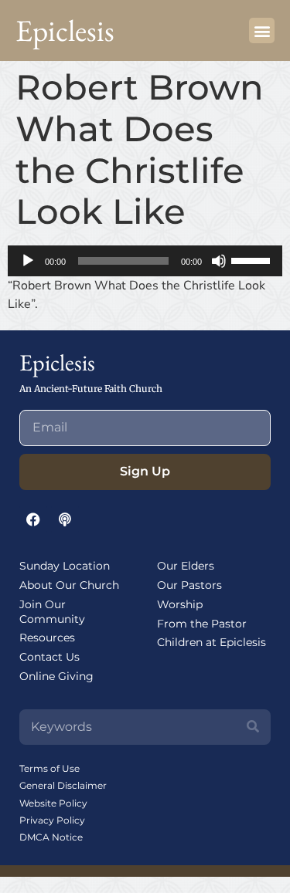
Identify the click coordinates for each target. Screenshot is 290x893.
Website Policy (53, 803)
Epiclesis (64, 30)
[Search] (253, 727)
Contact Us (49, 657)
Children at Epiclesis (211, 642)
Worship (180, 604)
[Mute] (219, 261)
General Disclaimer (63, 785)
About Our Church (69, 585)
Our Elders (185, 566)
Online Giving (56, 676)
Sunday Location (64, 566)
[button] (262, 30)
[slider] (253, 259)
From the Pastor (202, 624)
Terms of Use (49, 768)
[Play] (28, 261)
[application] (145, 260)
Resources (47, 637)
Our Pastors (189, 585)
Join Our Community (52, 611)
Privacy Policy (52, 820)
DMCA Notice (51, 837)
